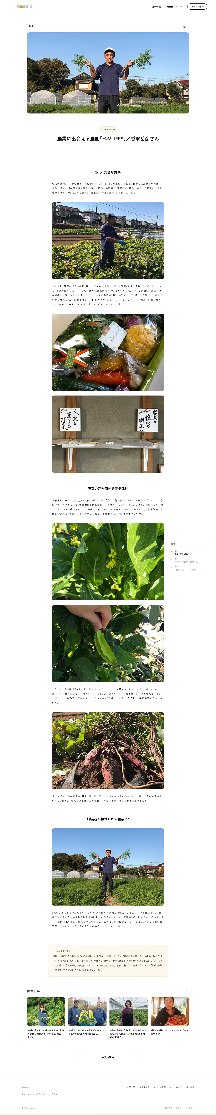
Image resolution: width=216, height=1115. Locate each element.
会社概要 (190, 1087)
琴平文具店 (144, 1087)
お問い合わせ (176, 1087)
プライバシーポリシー (185, 1108)
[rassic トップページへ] (25, 6)
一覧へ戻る (108, 1057)
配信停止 (169, 1108)
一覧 (183, 26)
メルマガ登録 (197, 6)
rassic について (175, 6)
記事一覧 (156, 6)
